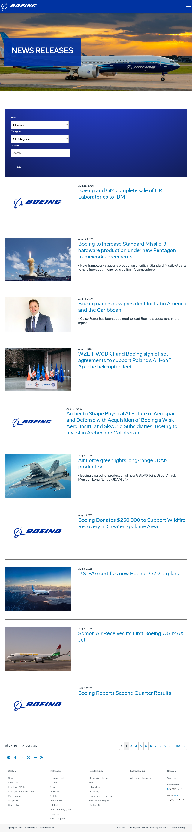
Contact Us (95, 805)
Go (19, 167)
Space (53, 787)
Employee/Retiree (18, 787)
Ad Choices (164, 828)
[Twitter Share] (28, 757)
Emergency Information (21, 791)
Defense (54, 782)
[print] (35, 757)
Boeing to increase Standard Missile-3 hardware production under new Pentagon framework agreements (127, 250)
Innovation (56, 800)
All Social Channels (140, 778)
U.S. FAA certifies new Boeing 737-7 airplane (129, 573)
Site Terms (122, 828)
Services (55, 791)
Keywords (16, 145)
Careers (54, 814)
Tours (92, 782)
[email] (9, 757)
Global (54, 805)
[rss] (41, 757)
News (11, 778)
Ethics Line (95, 787)
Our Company (58, 818)
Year (13, 117)
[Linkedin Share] (22, 757)
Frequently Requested (101, 800)
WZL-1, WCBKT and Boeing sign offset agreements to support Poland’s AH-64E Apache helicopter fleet (125, 360)
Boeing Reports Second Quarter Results (124, 693)
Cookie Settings (178, 828)
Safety (54, 796)
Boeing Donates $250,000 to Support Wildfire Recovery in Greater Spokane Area (131, 523)
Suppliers (13, 800)
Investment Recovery (100, 796)
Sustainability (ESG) (61, 809)
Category (16, 131)
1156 (177, 746)
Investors (13, 782)
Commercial (57, 778)
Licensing (94, 791)
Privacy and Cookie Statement (143, 828)
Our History (14, 805)
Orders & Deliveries (99, 778)
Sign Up (171, 778)
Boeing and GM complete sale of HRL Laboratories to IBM (121, 193)
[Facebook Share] (15, 757)
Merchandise (15, 796)
